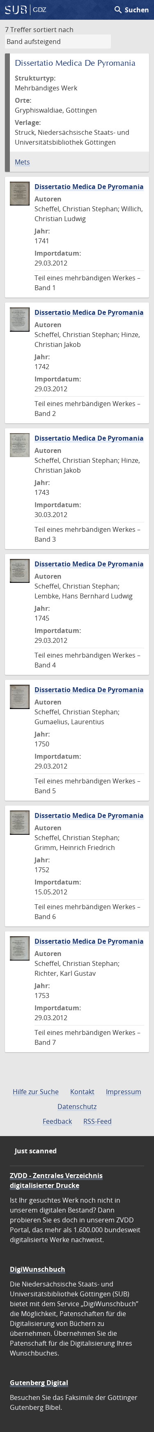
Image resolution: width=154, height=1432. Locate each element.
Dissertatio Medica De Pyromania (89, 186)
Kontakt (82, 1091)
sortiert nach (53, 29)
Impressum (123, 1091)
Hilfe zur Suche (36, 1091)
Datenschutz (77, 1106)
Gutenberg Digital (39, 1382)
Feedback (57, 1121)
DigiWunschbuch (37, 1269)
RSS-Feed (97, 1121)
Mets (22, 161)
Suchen (131, 10)
